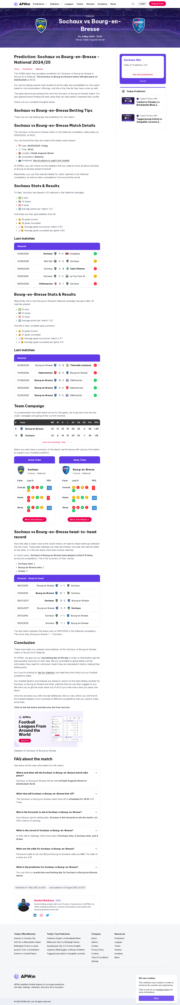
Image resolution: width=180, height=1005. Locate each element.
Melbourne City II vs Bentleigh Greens (63, 942)
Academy (102, 4)
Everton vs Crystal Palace (25, 953)
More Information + (34, 519)
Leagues (69, 4)
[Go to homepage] (22, 4)
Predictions (38, 4)
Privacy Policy (97, 950)
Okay (156, 998)
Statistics (54, 4)
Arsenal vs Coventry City (24, 938)
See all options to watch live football (51, 160)
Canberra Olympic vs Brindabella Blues (64, 938)
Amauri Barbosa (44, 900)
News (113, 4)
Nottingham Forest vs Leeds (26, 946)
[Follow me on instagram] (41, 915)
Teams (79, 4)
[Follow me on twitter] (47, 915)
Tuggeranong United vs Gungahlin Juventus (66, 953)
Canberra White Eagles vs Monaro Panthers (66, 950)
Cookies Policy (163, 990)
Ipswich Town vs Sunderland (26, 950)
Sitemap (94, 961)
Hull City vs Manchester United (27, 942)
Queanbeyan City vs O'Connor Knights (64, 946)
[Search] (133, 4)
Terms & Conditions (99, 957)
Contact (94, 946)
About (94, 938)
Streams (90, 4)
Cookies (95, 953)
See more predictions (143, 74)
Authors (94, 942)
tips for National (46, 672)
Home (16, 69)
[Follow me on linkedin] (35, 915)
